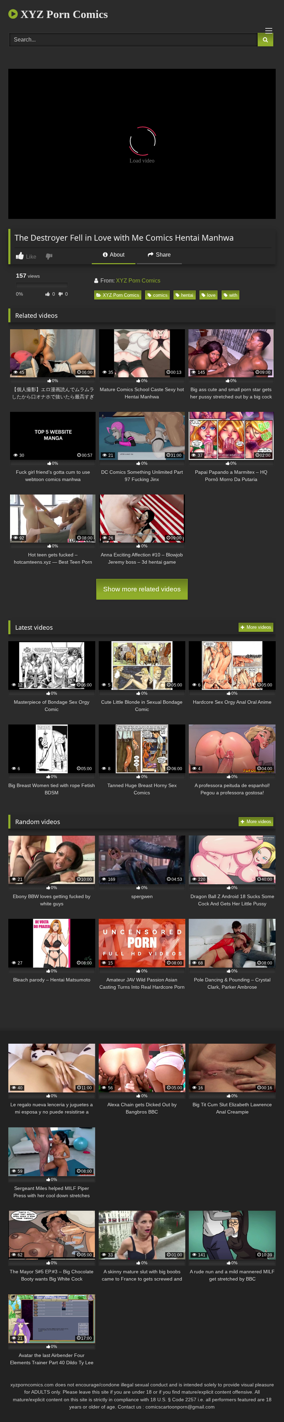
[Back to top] (262, 1401)
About (116, 255)
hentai (187, 295)
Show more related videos (142, 589)
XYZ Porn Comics (63, 14)
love (211, 295)
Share (162, 255)
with (233, 295)
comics (160, 295)
